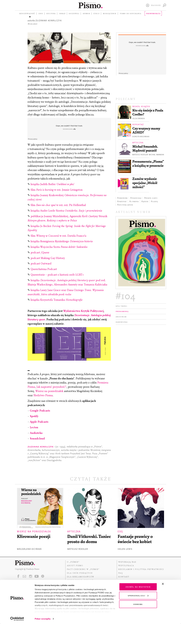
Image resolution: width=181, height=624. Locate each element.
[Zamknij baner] (170, 584)
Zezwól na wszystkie (138, 587)
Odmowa (138, 604)
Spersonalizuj (136, 595)
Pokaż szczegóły (42, 619)
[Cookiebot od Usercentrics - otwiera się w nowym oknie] (17, 619)
